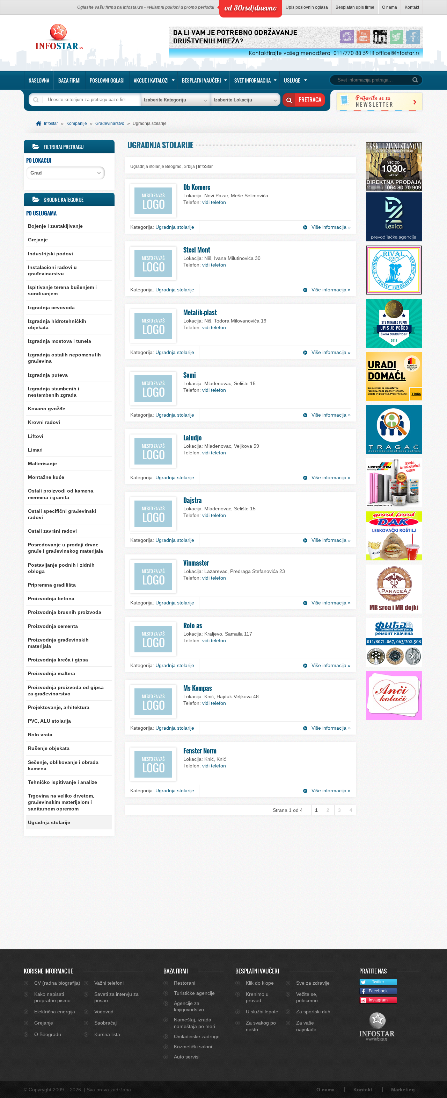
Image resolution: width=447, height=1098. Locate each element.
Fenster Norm (200, 750)
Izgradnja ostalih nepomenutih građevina (64, 358)
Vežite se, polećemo (307, 997)
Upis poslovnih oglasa (307, 7)
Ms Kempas (197, 688)
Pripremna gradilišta (52, 585)
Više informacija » (331, 227)
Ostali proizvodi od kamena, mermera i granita (61, 494)
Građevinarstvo (109, 123)
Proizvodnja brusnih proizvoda (64, 612)
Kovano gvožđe (46, 408)
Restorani (184, 983)
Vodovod (103, 1011)
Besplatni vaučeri (201, 80)
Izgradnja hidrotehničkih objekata (57, 324)
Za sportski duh (313, 1011)
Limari (35, 450)
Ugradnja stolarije (49, 822)
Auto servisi (186, 1057)
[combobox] (65, 173)
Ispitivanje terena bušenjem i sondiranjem (62, 290)
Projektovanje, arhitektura (58, 707)
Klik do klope (260, 983)
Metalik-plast (200, 312)
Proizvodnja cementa (53, 626)
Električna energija (54, 1011)
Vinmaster (196, 562)
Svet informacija (252, 80)
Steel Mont (196, 249)
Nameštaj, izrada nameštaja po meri (194, 1023)
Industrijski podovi (50, 253)
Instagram (378, 1000)
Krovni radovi (44, 422)
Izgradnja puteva (48, 375)
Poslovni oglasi (107, 80)
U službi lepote (262, 1011)
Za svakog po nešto (261, 1026)
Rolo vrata (40, 734)
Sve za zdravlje (313, 983)
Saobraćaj (105, 1023)
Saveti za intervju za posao (116, 997)
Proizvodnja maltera (51, 673)
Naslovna (39, 80)
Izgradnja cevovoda (51, 307)
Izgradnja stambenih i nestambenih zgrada (53, 392)
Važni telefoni (109, 983)
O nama (389, 7)
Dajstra (192, 500)
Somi (189, 375)
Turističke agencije (194, 993)
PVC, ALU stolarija (49, 721)
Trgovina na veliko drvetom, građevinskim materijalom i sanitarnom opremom (61, 802)
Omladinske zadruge (197, 1036)
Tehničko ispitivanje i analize (62, 782)
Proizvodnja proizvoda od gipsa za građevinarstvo (66, 690)
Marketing (403, 1089)
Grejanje (38, 239)
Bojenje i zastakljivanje (55, 226)
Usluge (292, 80)
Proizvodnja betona (51, 598)
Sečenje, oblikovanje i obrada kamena (63, 765)
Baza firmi (69, 80)
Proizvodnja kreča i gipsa (58, 660)
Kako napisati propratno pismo (52, 997)
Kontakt (412, 7)
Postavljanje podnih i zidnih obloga (61, 568)
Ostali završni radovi (52, 531)
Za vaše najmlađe (306, 1026)
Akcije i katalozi (151, 80)
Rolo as (192, 625)
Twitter (378, 981)
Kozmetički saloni (193, 1046)
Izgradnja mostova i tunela (59, 341)
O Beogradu (47, 1034)
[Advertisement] (69, 888)
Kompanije (76, 123)
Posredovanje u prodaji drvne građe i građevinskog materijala (65, 548)
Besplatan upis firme (355, 7)
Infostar (51, 123)
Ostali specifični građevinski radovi (62, 514)
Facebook (378, 991)
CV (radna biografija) (57, 983)
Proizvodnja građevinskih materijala (58, 643)
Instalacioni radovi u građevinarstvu (52, 270)
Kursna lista (107, 1034)
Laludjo (192, 437)
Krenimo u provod (257, 997)
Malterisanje (42, 463)
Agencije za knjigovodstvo (189, 1006)
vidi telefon (214, 202)
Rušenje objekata (48, 748)
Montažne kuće (46, 477)
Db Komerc (196, 187)
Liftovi (35, 436)
